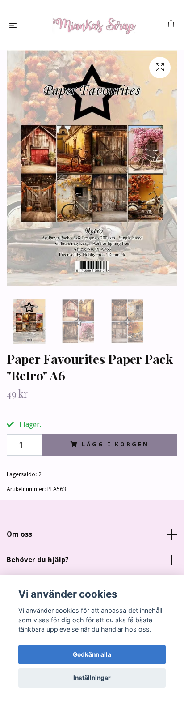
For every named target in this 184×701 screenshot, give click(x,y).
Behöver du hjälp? (38, 560)
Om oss (19, 534)
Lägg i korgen (115, 444)
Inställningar (92, 677)
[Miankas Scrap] (94, 25)
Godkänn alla (92, 654)
